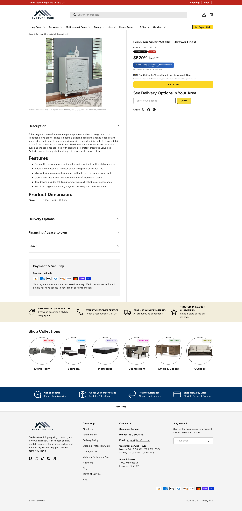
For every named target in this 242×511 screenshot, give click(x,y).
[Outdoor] (200, 350)
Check (184, 100)
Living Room (42, 368)
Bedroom (74, 368)
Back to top (121, 406)
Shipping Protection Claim (96, 445)
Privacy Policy (207, 501)
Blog (85, 468)
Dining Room (137, 368)
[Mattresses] (105, 350)
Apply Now (185, 75)
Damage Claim (90, 451)
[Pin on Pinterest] (154, 109)
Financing (88, 462)
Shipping (195, 2)
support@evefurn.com (138, 440)
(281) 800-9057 (136, 434)
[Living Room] (42, 350)
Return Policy (90, 434)
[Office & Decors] (168, 350)
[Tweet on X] (143, 109)
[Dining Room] (136, 350)
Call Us (113, 313)
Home (31, 34)
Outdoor (199, 368)
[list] (74, 72)
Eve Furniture (40, 501)
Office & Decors (168, 368)
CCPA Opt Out (192, 501)
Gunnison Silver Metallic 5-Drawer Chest (52, 34)
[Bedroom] (73, 350)
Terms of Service (92, 473)
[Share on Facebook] (148, 109)
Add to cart (173, 84)
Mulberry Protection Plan (96, 457)
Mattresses (105, 368)
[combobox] (128, 15)
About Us (88, 429)
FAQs (206, 2)
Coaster (136, 47)
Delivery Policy (90, 440)
